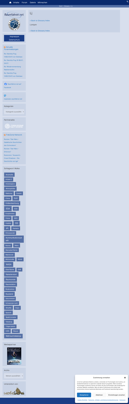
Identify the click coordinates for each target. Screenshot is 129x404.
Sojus (17, 308)
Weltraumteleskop (13, 336)
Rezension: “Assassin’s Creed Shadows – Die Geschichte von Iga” (12, 158)
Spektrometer (11, 317)
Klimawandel (10, 233)
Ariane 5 (9, 179)
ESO (15, 209)
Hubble (8, 223)
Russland (9, 294)
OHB (19, 269)
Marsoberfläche (11, 250)
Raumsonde (10, 279)
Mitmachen (42, 2)
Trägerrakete (10, 326)
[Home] (10, 2)
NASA (8, 264)
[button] (125, 378)
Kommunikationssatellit (14, 239)
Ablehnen (99, 395)
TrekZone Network (14, 135)
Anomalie (9, 175)
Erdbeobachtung (12, 203)
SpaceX (8, 313)
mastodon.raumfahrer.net (13, 99)
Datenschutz (14, 40)
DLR (16, 198)
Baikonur (9, 193)
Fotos (8, 218)
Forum (24, 2)
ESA (8, 208)
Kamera (16, 228)
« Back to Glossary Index (40, 21)
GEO (15, 218)
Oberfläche (10, 269)
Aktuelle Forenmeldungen (11, 48)
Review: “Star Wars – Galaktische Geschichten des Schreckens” (13, 142)
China (8, 198)
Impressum (122, 400)
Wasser (15, 331)
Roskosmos (10, 289)
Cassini (19, 193)
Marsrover (9, 255)
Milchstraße (10, 259)
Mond (20, 259)
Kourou (8, 245)
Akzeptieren (84, 395)
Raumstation (11, 284)
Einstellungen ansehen (116, 395)
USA (7, 331)
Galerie (33, 2)
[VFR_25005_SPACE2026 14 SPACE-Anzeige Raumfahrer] (14, 356)
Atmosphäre (10, 189)
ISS (16, 223)
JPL (7, 228)
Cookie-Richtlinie (82, 400)
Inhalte (16, 2)
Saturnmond (10, 298)
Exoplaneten (10, 213)
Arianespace (10, 184)
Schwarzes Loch (12, 303)
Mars (17, 245)
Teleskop (9, 322)
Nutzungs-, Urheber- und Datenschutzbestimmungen (103, 400)
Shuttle (8, 308)
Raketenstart (11, 274)
